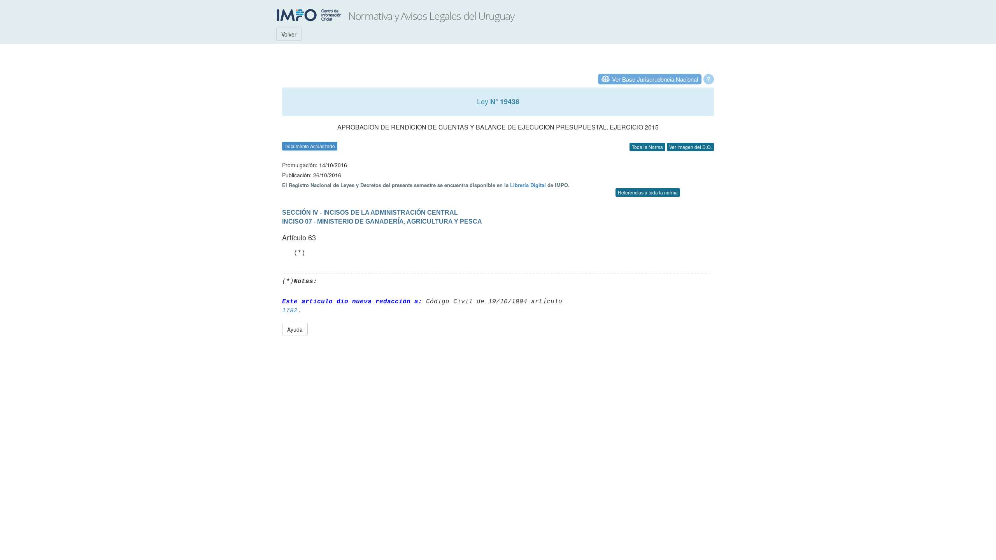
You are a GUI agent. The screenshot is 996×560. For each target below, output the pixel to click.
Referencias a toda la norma (648, 192)
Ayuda (295, 329)
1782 (290, 310)
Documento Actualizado (309, 146)
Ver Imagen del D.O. (690, 147)
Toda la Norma (647, 147)
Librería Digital (528, 185)
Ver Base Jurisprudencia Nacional (655, 79)
